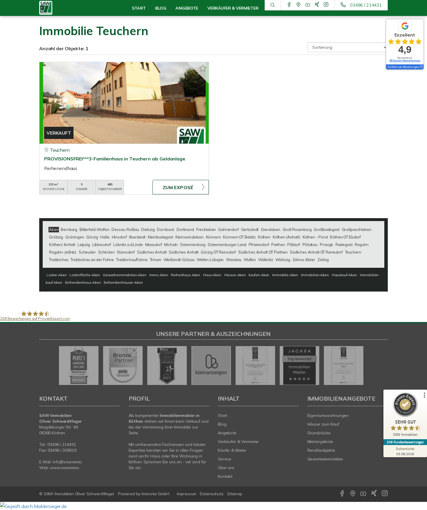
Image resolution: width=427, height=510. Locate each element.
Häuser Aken (235, 275)
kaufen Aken (259, 275)
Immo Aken (158, 275)
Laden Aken (56, 275)
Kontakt (225, 476)
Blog (222, 424)
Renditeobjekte (321, 450)
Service (224, 459)
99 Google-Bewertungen (404, 60)
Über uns (226, 467)
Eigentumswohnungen (328, 415)
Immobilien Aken (315, 275)
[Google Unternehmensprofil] (298, 5)
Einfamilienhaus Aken (83, 282)
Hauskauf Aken (344, 275)
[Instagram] (326, 5)
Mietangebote (320, 441)
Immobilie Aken (285, 275)
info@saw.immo (67, 461)
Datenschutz (212, 493)
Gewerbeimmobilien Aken (124, 275)
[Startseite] (64, 8)
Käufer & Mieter (232, 450)
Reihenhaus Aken (185, 275)
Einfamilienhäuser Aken (123, 282)
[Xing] (317, 5)
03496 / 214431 (366, 5)
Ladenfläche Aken (84, 275)
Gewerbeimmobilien (325, 459)
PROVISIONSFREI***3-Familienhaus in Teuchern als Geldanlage (114, 159)
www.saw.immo (64, 467)
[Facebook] (289, 5)
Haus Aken (212, 275)
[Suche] (273, 5)
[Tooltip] (421, 67)
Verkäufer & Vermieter (238, 441)
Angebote (227, 432)
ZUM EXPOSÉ (178, 187)
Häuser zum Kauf (323, 424)
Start (139, 8)
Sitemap (234, 493)
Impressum (186, 493)
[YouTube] (307, 5)
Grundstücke (319, 432)
